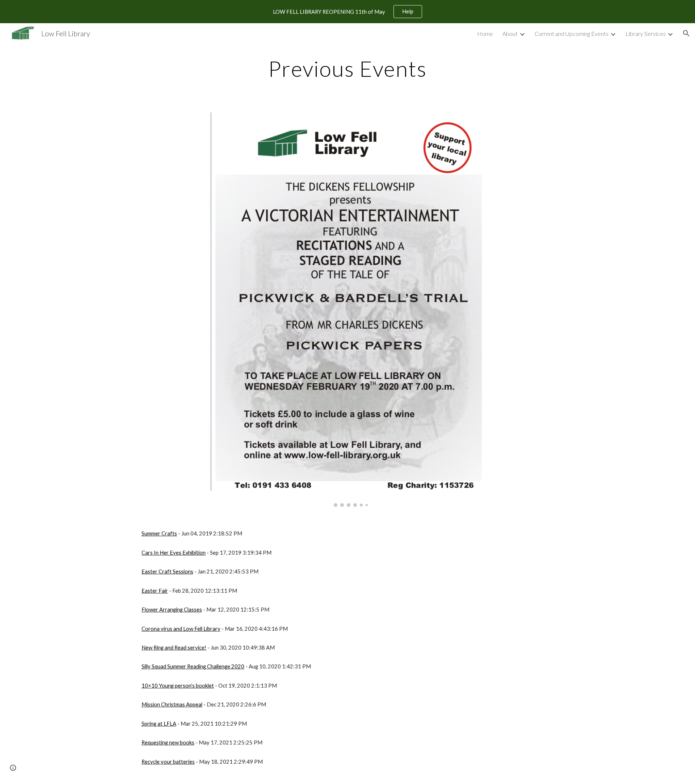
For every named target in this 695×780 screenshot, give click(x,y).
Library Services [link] (646, 33)
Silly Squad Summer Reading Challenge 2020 (193, 666)
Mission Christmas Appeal (172, 704)
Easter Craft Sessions (167, 571)
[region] (347, 11)
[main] (347, 68)
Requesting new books (168, 742)
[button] (686, 33)
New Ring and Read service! (174, 648)
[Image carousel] (347, 309)
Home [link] (485, 33)
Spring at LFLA (159, 724)
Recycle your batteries (168, 762)
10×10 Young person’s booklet (178, 686)
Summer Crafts (159, 533)
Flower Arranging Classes (172, 609)
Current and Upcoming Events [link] (571, 33)
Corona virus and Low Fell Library (181, 629)
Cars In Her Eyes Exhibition (174, 553)
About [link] (510, 33)
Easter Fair (155, 591)
